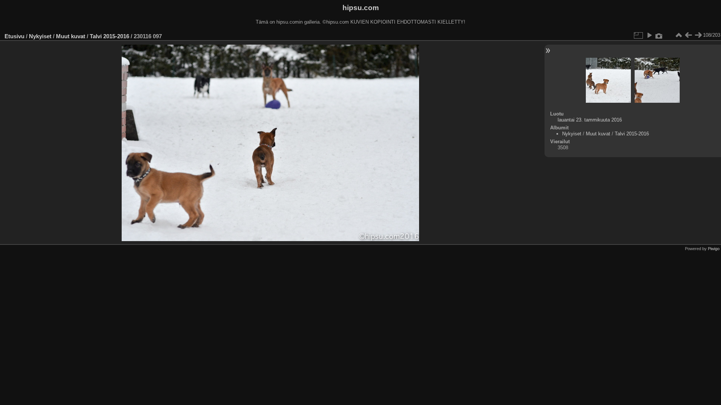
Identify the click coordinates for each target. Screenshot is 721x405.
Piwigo (713, 248)
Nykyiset (40, 36)
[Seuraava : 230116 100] (698, 35)
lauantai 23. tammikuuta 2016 (590, 120)
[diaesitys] (649, 35)
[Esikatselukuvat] (678, 35)
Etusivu (14, 36)
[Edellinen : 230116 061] (688, 35)
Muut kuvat (70, 36)
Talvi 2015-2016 (109, 36)
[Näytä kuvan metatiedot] (659, 35)
